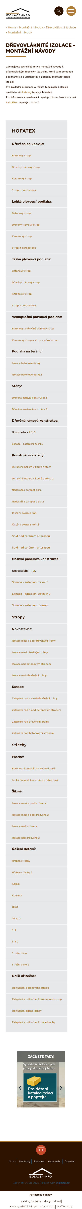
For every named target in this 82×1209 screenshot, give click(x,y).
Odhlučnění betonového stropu (30, 988)
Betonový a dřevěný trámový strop (33, 328)
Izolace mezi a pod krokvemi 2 (30, 815)
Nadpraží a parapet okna (27, 490)
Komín (16, 884)
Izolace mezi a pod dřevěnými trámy (34, 641)
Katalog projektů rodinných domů (41, 1201)
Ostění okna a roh (24, 513)
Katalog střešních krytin (24, 1206)
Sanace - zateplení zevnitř (30, 582)
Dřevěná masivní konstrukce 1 (29, 398)
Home (12, 27)
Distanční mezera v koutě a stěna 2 (33, 478)
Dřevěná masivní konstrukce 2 (29, 409)
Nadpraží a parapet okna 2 (28, 501)
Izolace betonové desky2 (27, 374)
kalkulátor (12, 102)
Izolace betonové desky (26, 363)
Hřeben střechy (21, 861)
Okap (15, 907)
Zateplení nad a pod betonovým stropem (36, 710)
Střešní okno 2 (20, 964)
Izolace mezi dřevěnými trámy (30, 652)
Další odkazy (64, 1206)
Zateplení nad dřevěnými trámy (30, 722)
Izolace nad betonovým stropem (31, 664)
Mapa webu (54, 1161)
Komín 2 (17, 895)
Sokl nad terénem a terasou (31, 536)
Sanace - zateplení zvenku (27, 444)
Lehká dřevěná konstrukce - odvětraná (35, 780)
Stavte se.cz (47, 1206)
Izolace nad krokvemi (24, 826)
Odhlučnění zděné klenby (27, 1011)
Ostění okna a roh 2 (25, 524)
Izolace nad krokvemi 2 (26, 838)
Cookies (69, 1161)
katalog (26, 92)
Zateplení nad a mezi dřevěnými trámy (35, 698)
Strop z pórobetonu (24, 190)
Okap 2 (16, 918)
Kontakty (24, 1161)
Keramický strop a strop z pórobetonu (35, 340)
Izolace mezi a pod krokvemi (29, 803)
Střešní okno (19, 953)
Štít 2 (15, 941)
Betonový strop (21, 155)
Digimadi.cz (63, 1183)
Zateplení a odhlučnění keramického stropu (37, 999)
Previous (21, 1089)
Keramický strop (22, 178)
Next (62, 1089)
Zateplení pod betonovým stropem (33, 733)
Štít (14, 930)
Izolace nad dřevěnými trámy (29, 675)
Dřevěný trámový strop (26, 167)
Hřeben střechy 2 (22, 872)
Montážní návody (31, 27)
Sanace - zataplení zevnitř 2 (31, 594)
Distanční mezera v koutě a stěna (31, 467)
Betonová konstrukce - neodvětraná (33, 768)
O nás (12, 1161)
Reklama (39, 1161)
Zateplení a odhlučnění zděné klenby (33, 1022)
